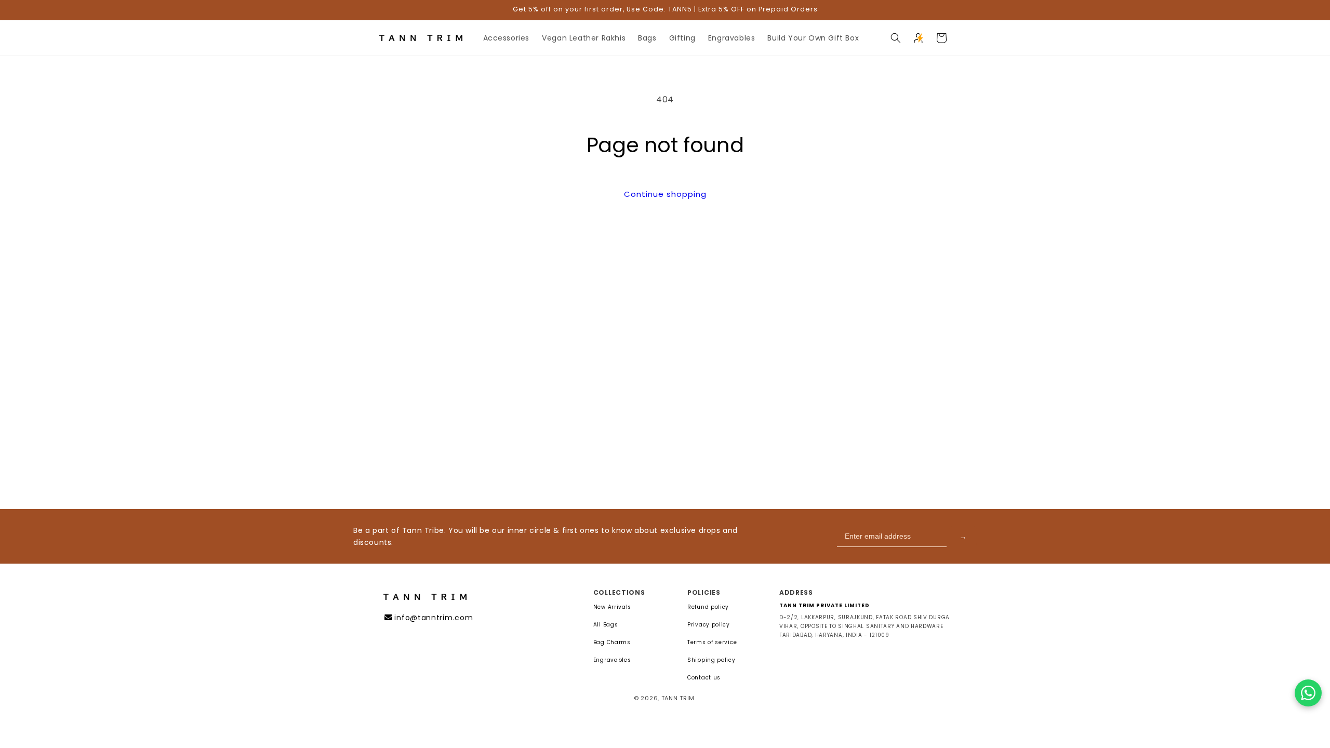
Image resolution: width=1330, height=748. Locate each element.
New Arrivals (612, 607)
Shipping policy (711, 660)
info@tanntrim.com (433, 617)
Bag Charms (612, 642)
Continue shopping (665, 194)
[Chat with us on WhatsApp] (1308, 692)
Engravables (612, 660)
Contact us (704, 678)
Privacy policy (708, 625)
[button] (895, 37)
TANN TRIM (678, 698)
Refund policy (708, 607)
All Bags (605, 625)
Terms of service (712, 642)
